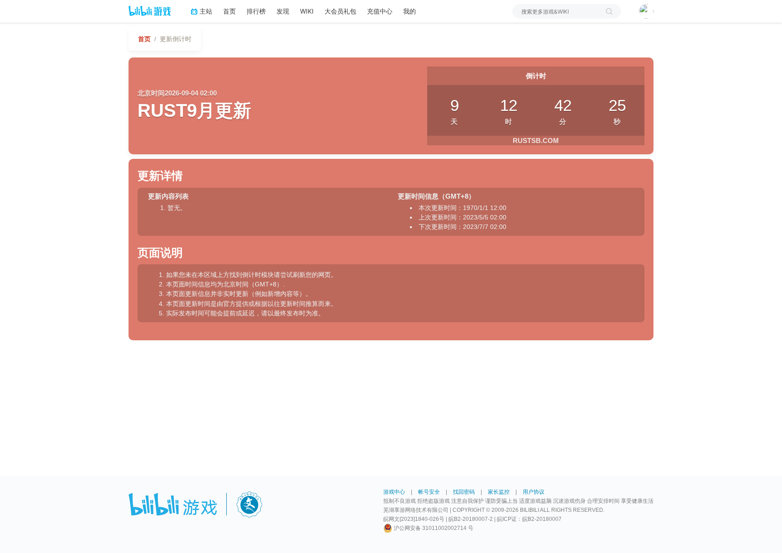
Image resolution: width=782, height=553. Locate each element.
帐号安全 (429, 492)
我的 (409, 11)
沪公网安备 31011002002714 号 (432, 528)
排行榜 (256, 11)
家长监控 (499, 492)
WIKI (307, 11)
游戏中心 (394, 492)
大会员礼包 (340, 11)
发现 (283, 11)
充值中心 (379, 11)
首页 (229, 11)
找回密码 (464, 492)
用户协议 (533, 492)
